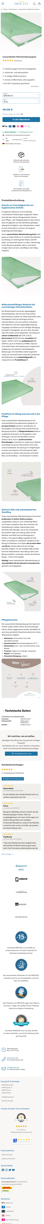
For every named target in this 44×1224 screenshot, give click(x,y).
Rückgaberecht (17, 138)
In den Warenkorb (21, 118)
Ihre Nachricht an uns (22, 752)
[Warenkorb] (39, 3)
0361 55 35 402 (12, 1056)
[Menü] (3, 4)
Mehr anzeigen (6, 852)
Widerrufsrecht (7, 1153)
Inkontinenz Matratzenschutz (29, 9)
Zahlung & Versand (8, 1157)
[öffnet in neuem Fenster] (21, 1139)
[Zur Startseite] (21, 3)
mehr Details (35, 84)
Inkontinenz (13, 9)
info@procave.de (13, 1066)
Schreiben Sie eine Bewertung (13, 777)
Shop (5, 9)
